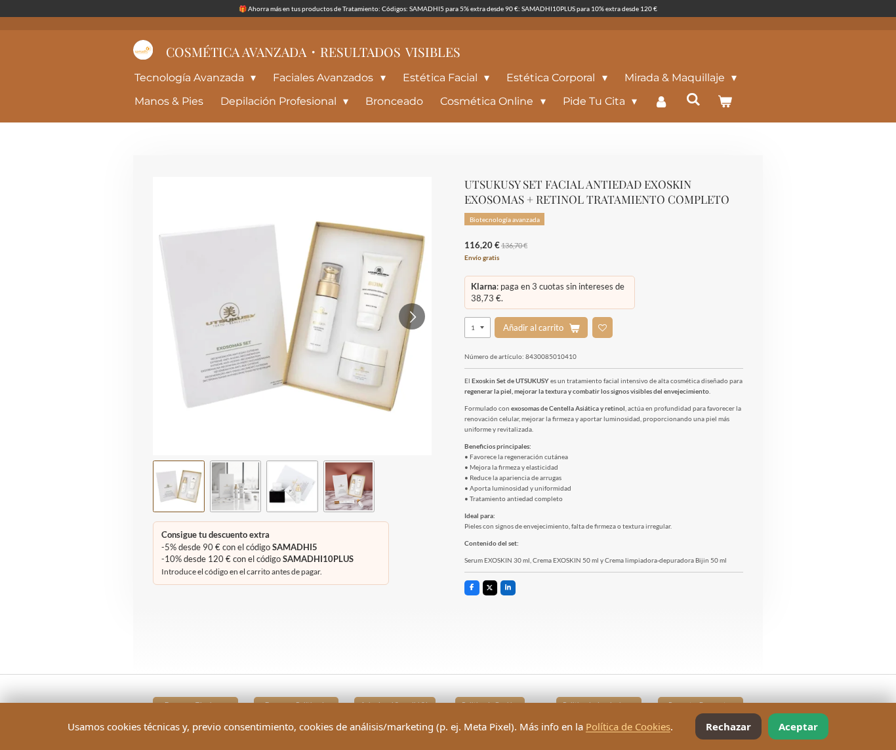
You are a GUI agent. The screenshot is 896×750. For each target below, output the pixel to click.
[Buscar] (693, 99)
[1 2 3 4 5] (477, 327)
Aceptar (798, 726)
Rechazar (728, 726)
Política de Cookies (628, 726)
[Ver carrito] (725, 101)
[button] (179, 486)
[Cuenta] (661, 101)
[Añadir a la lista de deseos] (602, 327)
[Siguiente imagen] (412, 316)
